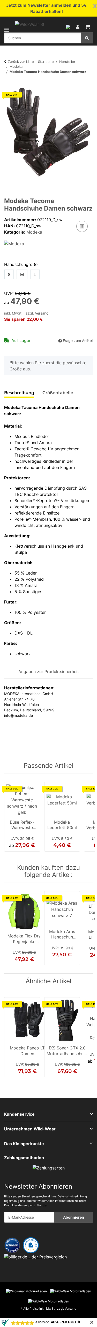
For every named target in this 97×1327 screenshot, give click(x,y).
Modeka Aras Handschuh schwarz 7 (62, 935)
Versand (42, 313)
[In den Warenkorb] (8, 85)
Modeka (34, 232)
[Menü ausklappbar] (6, 26)
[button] (68, 26)
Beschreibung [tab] (19, 392)
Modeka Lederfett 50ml (62, 824)
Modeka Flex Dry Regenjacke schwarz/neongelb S (24, 939)
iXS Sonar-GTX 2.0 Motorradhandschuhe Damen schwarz (67, 1051)
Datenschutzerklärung (72, 1196)
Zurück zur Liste (21, 61)
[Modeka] (14, 243)
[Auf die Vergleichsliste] (82, 226)
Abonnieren (73, 1217)
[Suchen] (87, 37)
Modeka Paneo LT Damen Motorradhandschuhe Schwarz (27, 1051)
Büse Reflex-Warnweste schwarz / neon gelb (22, 825)
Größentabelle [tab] (57, 392)
